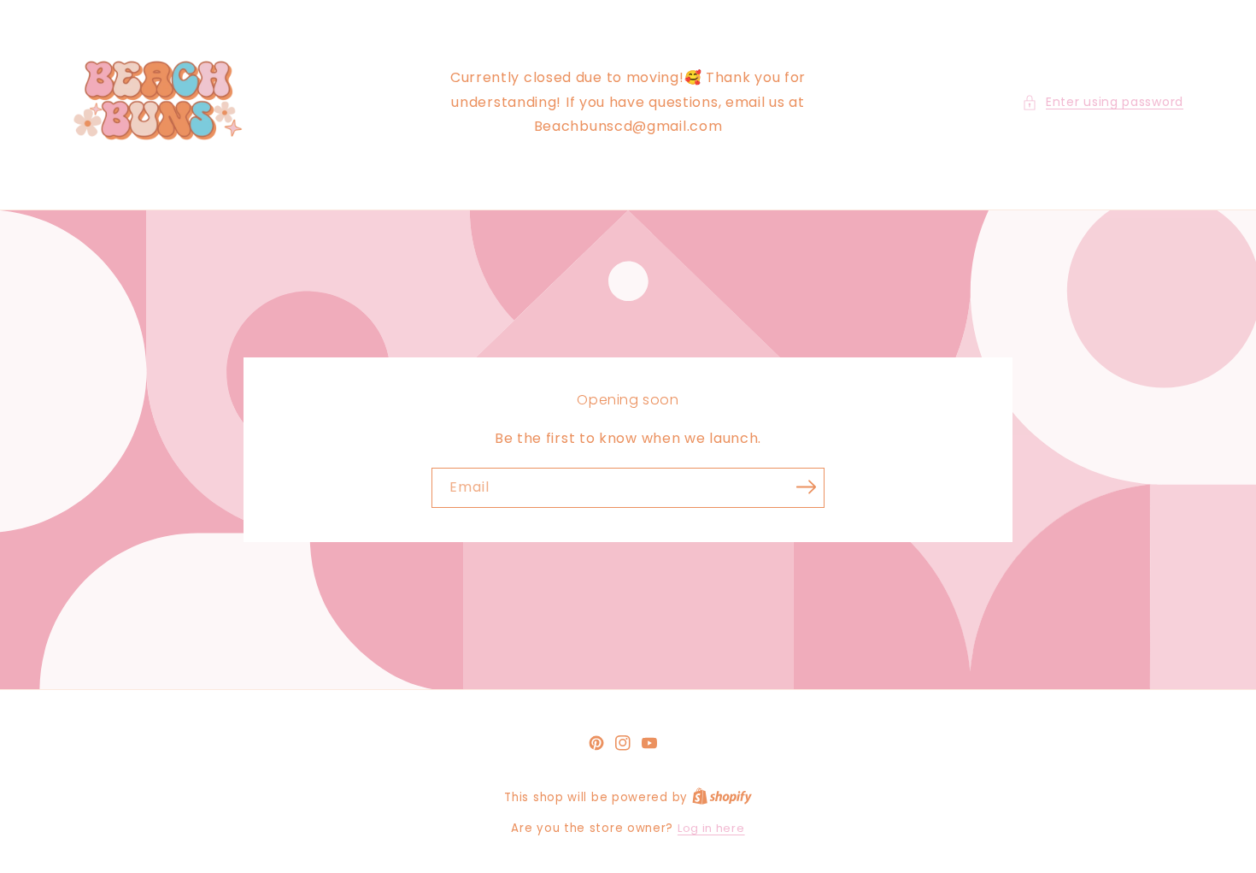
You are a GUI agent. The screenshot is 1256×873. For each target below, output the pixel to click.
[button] (1102, 102)
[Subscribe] (806, 486)
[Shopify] (722, 797)
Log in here (711, 828)
